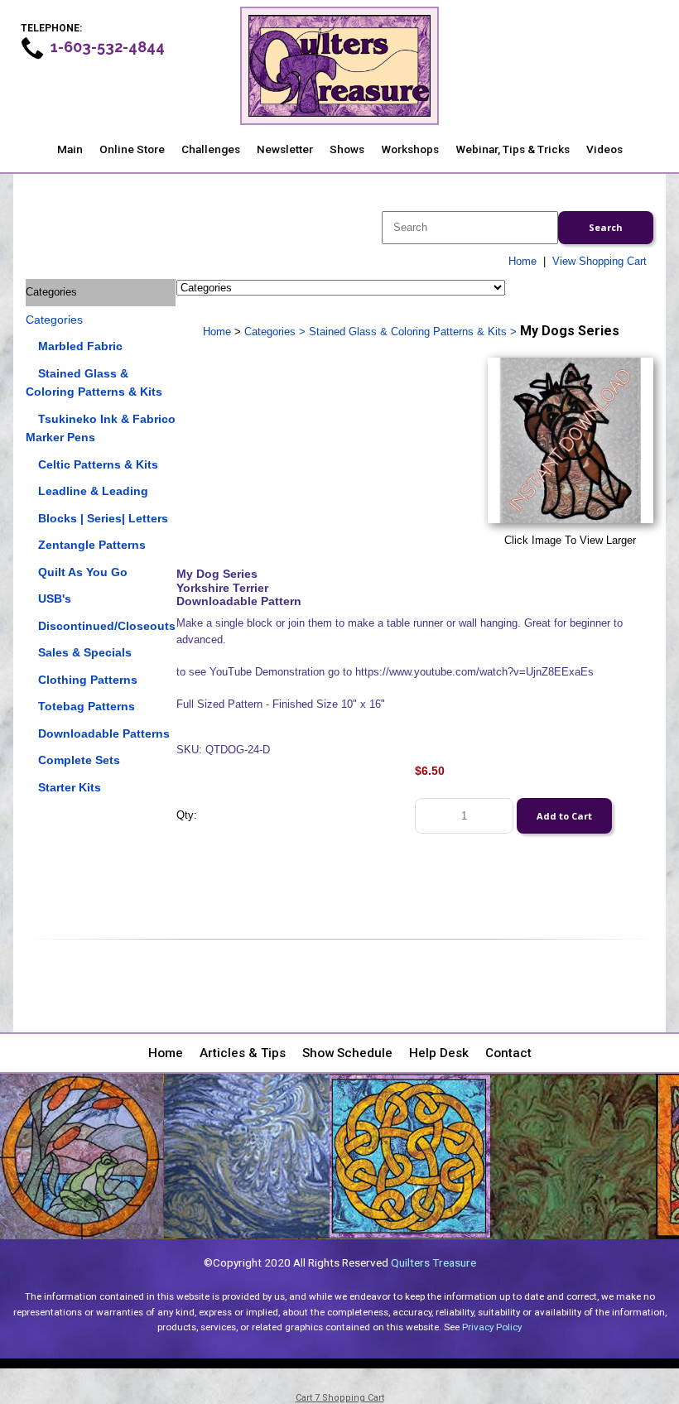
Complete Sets (79, 760)
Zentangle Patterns (92, 544)
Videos (604, 149)
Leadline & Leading (93, 491)
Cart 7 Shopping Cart (340, 1397)
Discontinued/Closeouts (107, 625)
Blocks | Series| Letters (103, 518)
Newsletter (285, 149)
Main (70, 149)
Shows (347, 149)
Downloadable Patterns (104, 733)
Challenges (210, 149)
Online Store (132, 149)
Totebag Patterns (86, 706)
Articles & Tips (243, 1053)
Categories (54, 319)
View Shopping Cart (599, 261)
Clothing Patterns (87, 679)
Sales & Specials (85, 652)
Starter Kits (69, 787)
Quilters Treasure (433, 1262)
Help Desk (439, 1053)
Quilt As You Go (83, 572)
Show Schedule (347, 1053)
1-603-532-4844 (108, 46)
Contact (508, 1053)
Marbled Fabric (80, 346)
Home (522, 261)
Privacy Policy (492, 1327)
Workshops (410, 149)
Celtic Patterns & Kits (98, 464)
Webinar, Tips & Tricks (512, 149)
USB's (54, 598)
